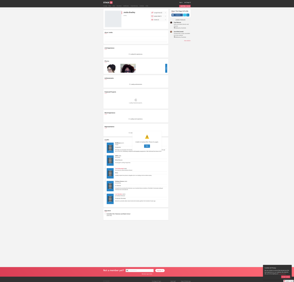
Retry (147, 146)
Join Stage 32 (187, 2)
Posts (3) (158, 12)
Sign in (181, 2)
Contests (142, 6)
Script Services (134, 6)
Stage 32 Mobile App (186, 281)
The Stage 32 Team (156, 281)
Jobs (114, 6)
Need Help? (173, 281)
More (166, 68)
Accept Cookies (286, 277)
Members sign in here (147, 274)
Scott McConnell (178, 31)
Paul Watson (177, 22)
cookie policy (282, 274)
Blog (110, 6)
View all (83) (187, 40)
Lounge (105, 6)
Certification (126, 6)
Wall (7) (157, 16)
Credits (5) (156, 19)
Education (119, 6)
